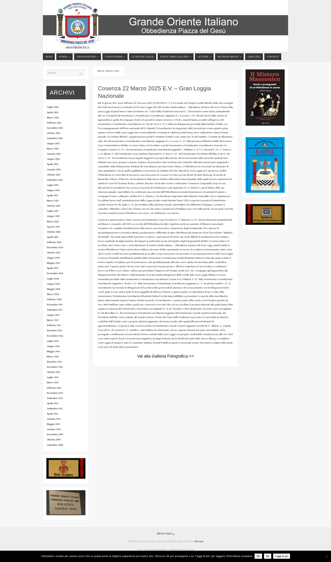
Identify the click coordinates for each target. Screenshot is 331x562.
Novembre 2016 (55, 336)
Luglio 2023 (53, 185)
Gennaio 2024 (54, 169)
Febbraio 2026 (54, 122)
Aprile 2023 (52, 195)
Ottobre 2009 (53, 439)
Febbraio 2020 (54, 242)
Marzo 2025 (53, 148)
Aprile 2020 (52, 237)
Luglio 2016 (53, 341)
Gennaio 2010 (54, 429)
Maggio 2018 (53, 289)
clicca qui (198, 541)
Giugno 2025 (53, 143)
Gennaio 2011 (54, 419)
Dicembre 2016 (54, 330)
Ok (258, 556)
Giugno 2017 (53, 315)
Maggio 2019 (53, 263)
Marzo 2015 (53, 382)
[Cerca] (81, 74)
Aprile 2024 (52, 164)
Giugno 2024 (53, 159)
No (267, 556)
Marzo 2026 (53, 117)
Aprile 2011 (52, 413)
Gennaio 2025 (54, 153)
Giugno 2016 (53, 346)
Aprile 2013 (52, 403)
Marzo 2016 (53, 356)
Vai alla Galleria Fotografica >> (165, 356)
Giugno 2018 (53, 284)
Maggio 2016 (53, 351)
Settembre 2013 (55, 398)
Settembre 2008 (55, 445)
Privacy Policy (165, 533)
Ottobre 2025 (53, 133)
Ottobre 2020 (53, 232)
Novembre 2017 (55, 304)
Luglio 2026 (53, 107)
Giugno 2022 (53, 216)
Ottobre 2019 (53, 252)
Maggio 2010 (53, 424)
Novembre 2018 (55, 273)
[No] (326, 556)
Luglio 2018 (53, 278)
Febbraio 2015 (54, 387)
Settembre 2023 (55, 180)
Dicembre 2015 (54, 361)
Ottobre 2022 (53, 205)
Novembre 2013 (55, 393)
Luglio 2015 (53, 377)
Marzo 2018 (53, 294)
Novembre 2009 (55, 434)
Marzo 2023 (53, 200)
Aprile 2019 (52, 268)
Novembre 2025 (55, 128)
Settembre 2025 (55, 138)
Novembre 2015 (55, 367)
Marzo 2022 (53, 221)
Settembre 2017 (55, 309)
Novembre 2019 (55, 247)
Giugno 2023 (53, 190)
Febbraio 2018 (54, 299)
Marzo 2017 (53, 320)
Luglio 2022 (53, 211)
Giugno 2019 (53, 257)
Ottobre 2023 (53, 174)
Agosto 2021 (53, 226)
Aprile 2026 (52, 112)
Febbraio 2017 (54, 325)
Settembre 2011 (55, 408)
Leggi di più (281, 556)
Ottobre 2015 (53, 372)
